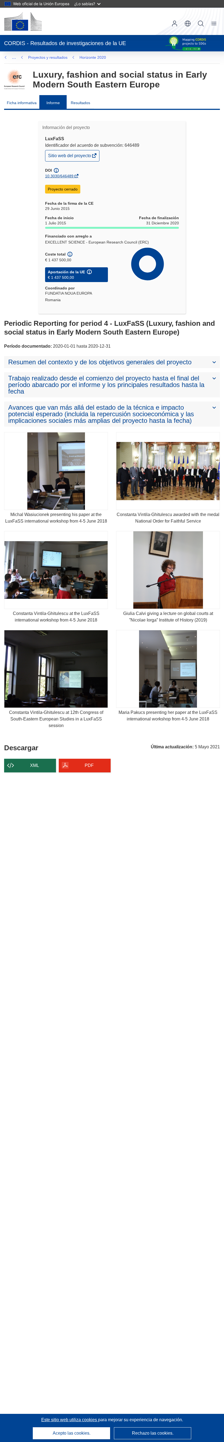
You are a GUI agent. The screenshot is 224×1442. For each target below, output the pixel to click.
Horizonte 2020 (92, 57)
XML (34, 765)
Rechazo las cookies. (152, 1433)
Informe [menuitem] (53, 103)
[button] (188, 23)
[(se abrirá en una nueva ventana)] (23, 21)
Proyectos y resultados (47, 57)
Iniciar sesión (175, 23)
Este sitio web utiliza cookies (69, 1419)
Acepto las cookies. (71, 1433)
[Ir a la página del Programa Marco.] (14, 79)
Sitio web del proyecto (70, 157)
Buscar (201, 23)
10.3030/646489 (59, 176)
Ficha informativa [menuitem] (22, 103)
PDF (89, 765)
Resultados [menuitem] (80, 103)
